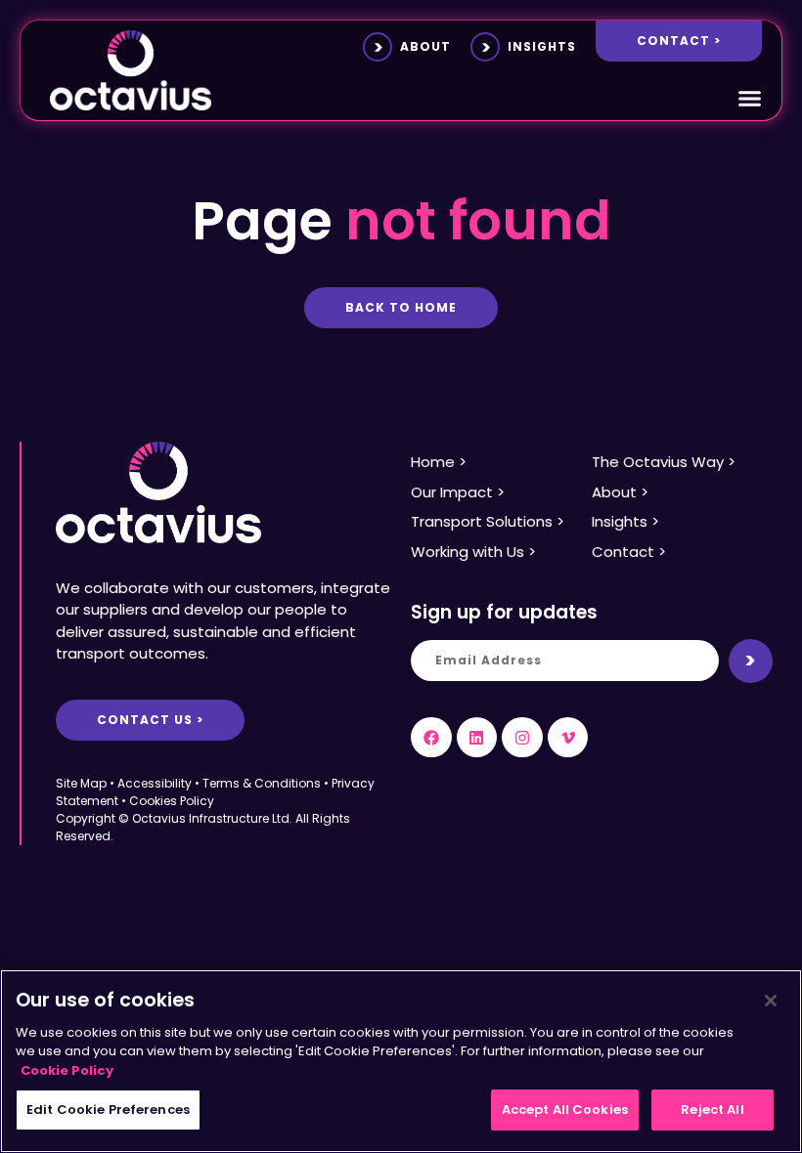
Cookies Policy (171, 800)
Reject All (712, 1109)
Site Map (81, 783)
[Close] (770, 1000)
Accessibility (154, 783)
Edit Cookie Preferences (108, 1109)
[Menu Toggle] (749, 98)
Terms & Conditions (261, 783)
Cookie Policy (67, 1070)
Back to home (401, 307)
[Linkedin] (477, 737)
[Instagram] (522, 737)
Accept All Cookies (565, 1109)
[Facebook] (431, 737)
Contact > (679, 40)
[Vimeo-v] (568, 737)
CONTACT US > (150, 719)
